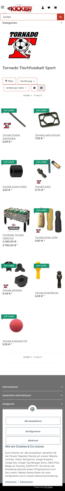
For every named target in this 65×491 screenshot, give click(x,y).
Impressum (11, 481)
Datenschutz (26, 481)
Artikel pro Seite (15, 87)
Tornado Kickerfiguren (47, 292)
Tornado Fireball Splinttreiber (11, 136)
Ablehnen (33, 440)
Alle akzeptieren (33, 421)
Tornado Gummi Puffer (15, 186)
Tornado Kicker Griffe (46, 237)
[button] (43, 8)
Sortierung (26, 81)
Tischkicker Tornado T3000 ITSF (13, 236)
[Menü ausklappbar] (2, 6)
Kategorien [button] (10, 22)
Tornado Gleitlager (12, 290)
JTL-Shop (48, 487)
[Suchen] (60, 17)
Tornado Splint (43, 186)
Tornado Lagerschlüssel (47, 134)
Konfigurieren (33, 431)
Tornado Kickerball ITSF (15, 340)
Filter (10, 81)
